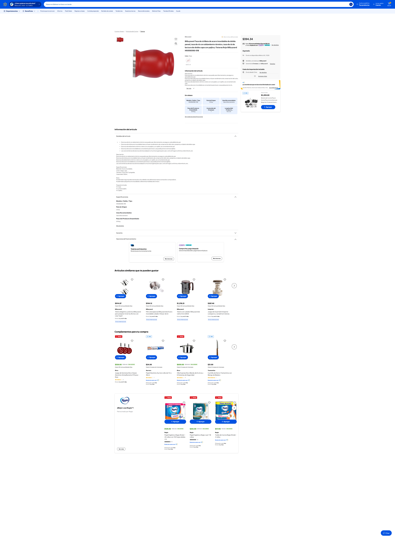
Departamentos (12, 11)
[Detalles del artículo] (235, 136)
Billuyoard (188, 36)
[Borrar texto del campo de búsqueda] (346, 4)
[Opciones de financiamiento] (235, 238)
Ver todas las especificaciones (194, 116)
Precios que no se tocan (47, 11)
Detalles (272, 64)
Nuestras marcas (130, 11)
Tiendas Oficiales (168, 11)
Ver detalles (275, 45)
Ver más (188, 88)
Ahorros (59, 11)
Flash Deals (68, 11)
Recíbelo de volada (107, 11)
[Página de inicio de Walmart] (5, 4)
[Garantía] (235, 233)
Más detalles (120, 226)
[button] (363, 4)
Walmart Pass (156, 11)
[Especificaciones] (235, 197)
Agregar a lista (262, 76)
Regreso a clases (80, 11)
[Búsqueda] (351, 4)
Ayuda (178, 11)
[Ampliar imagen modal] (176, 43)
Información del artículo (126, 129)
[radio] (188, 62)
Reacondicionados (143, 11)
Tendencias (119, 11)
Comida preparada (93, 11)
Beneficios (29, 11)
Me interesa (168, 259)
